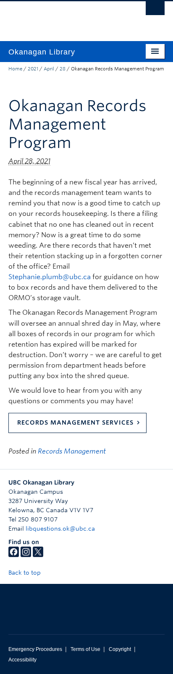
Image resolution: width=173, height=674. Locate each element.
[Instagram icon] (26, 555)
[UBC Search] (155, 10)
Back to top (25, 572)
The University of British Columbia (63, 17)
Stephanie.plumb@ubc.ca (49, 277)
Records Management (72, 451)
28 (63, 69)
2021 (33, 69)
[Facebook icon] (13, 555)
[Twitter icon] (38, 555)
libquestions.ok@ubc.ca (60, 528)
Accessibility (22, 660)
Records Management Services (75, 422)
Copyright (120, 649)
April (49, 69)
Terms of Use (85, 649)
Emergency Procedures (35, 649)
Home (15, 69)
